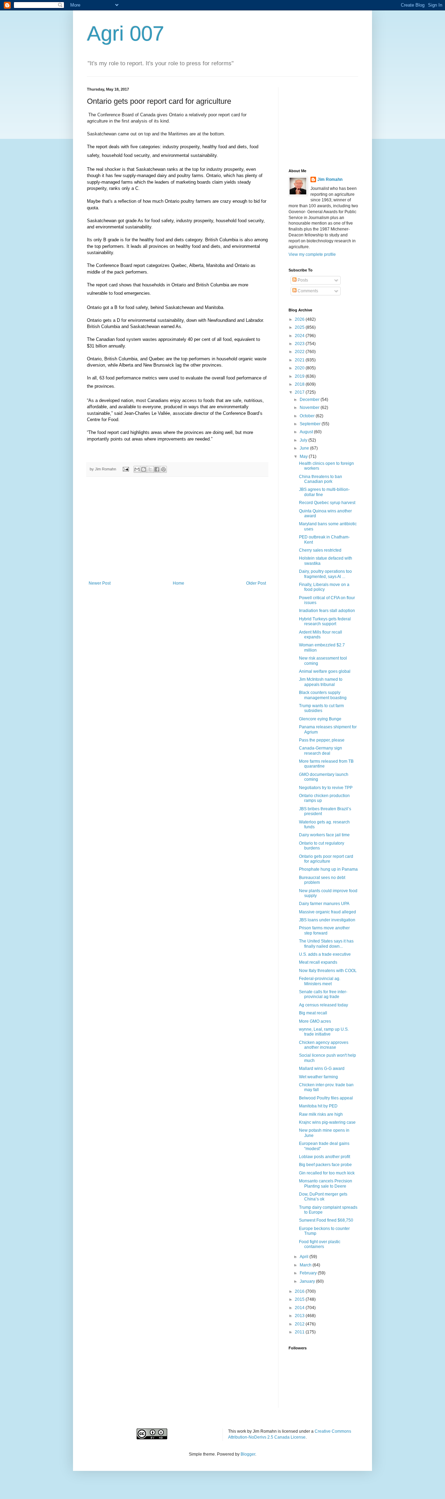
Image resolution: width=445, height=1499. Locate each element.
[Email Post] (125, 469)
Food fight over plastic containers (319, 1244)
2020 (300, 368)
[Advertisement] (177, 528)
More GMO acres (315, 1021)
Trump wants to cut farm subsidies (321, 708)
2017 (300, 392)
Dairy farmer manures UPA (324, 903)
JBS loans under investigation (327, 920)
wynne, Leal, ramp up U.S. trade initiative (324, 1032)
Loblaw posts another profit (324, 1156)
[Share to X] (150, 469)
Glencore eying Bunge (320, 719)
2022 (300, 351)
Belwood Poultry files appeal (326, 1098)
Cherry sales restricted (320, 550)
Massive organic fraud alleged (327, 912)
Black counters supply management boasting (323, 695)
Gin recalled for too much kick (327, 1173)
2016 (300, 1291)
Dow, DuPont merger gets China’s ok (323, 1196)
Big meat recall (313, 1013)
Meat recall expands (318, 962)
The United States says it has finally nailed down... (326, 943)
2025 (300, 327)
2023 (300, 343)
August (307, 431)
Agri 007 (125, 33)
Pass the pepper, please (322, 740)
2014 (300, 1307)
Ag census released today (323, 1005)
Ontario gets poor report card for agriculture (326, 859)
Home (178, 583)
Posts (302, 280)
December (310, 399)
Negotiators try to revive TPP (326, 787)
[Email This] (137, 469)
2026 (300, 319)
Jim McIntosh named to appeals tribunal (320, 682)
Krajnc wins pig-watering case (327, 1122)
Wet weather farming (318, 1076)
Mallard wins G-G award (322, 1068)
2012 (300, 1324)
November (310, 407)
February (309, 1273)
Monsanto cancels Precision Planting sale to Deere (325, 1183)
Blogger (248, 1454)
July (304, 440)
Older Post (256, 583)
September (311, 423)
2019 (300, 376)
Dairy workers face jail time (324, 834)
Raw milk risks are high (321, 1114)
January (308, 1281)
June (305, 448)
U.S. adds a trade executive (325, 954)
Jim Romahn (329, 179)
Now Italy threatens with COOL (328, 970)
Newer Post (100, 583)
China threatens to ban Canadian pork (320, 479)
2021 (300, 360)
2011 (300, 1332)
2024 (300, 335)
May (304, 456)
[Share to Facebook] (156, 469)
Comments (307, 290)
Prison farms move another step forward (324, 930)
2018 (300, 384)
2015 (300, 1299)
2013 (300, 1315)
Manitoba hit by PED (318, 1106)
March (306, 1265)
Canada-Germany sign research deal (320, 750)
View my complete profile (312, 254)
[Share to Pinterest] (163, 469)
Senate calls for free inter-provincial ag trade (323, 994)
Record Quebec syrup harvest (327, 502)
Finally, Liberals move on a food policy (324, 587)
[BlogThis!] (143, 469)
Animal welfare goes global (324, 671)
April (304, 1256)
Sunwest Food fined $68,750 (326, 1220)
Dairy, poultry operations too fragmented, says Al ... (325, 574)
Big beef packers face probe (325, 1164)
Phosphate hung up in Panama (328, 869)
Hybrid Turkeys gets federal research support (325, 621)
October (308, 415)
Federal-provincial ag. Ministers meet (319, 981)
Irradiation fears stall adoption (327, 610)
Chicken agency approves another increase (323, 1045)
